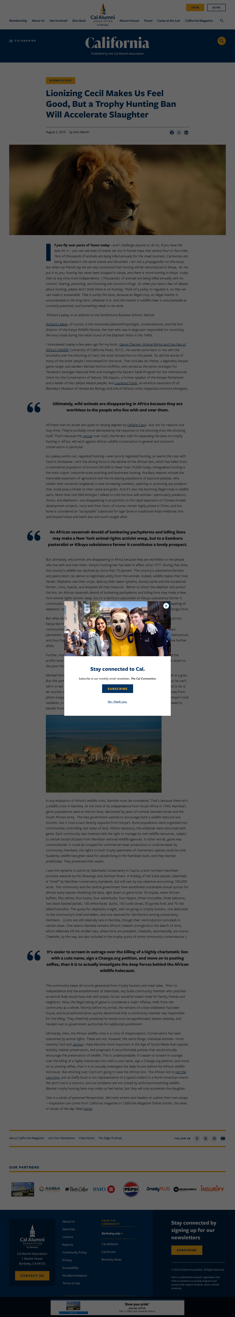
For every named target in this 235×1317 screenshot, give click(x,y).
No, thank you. (117, 701)
